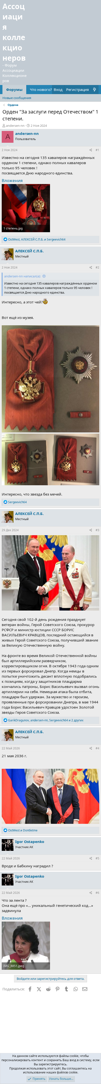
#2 (97, 267)
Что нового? (41, 89)
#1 (97, 150)
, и (36, 239)
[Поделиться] (91, 150)
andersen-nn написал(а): (22, 276)
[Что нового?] (94, 89)
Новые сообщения (16, 98)
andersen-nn (15, 125)
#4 (97, 748)
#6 (97, 893)
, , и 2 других (45, 720)
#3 (97, 530)
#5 (97, 858)
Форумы (14, 89)
